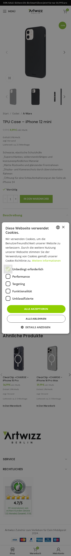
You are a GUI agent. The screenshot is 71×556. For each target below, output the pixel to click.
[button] (35, 327)
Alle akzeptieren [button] (36, 309)
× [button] (63, 227)
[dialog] (35, 278)
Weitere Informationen (46, 260)
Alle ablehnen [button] (36, 318)
